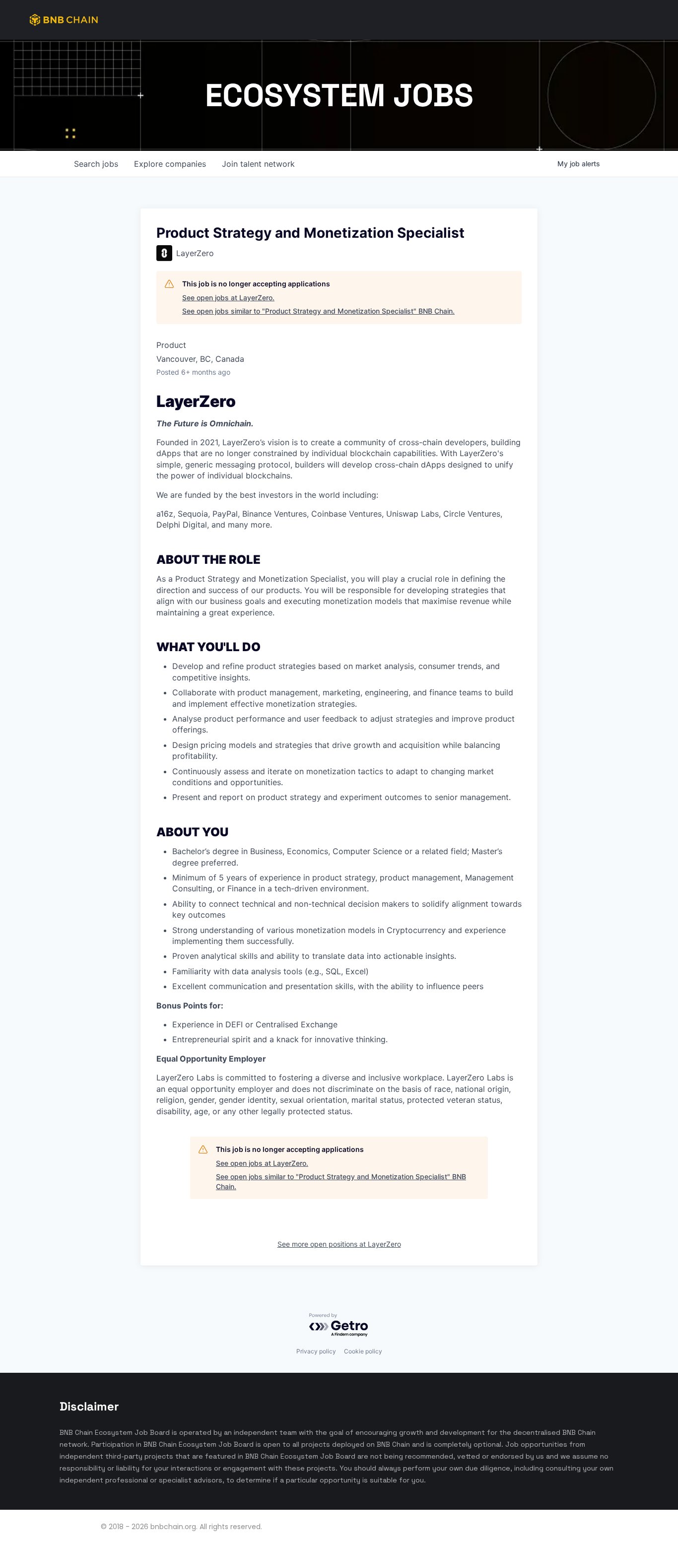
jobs (96, 164)
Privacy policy (316, 1351)
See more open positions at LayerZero (339, 1244)
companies (170, 164)
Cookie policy (363, 1351)
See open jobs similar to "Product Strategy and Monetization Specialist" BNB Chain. (318, 311)
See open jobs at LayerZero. (228, 297)
